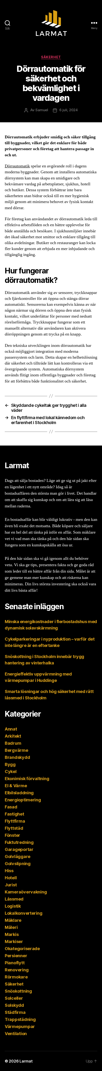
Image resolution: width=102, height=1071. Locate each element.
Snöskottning (18, 991)
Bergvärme (16, 750)
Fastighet (14, 814)
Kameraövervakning (26, 891)
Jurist (11, 884)
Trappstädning (20, 1019)
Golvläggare (17, 856)
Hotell (11, 877)
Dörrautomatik (17, 166)
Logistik (13, 906)
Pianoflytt (14, 962)
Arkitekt (13, 736)
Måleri (11, 927)
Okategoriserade (22, 948)
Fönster (12, 835)
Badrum (13, 743)
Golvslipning (18, 863)
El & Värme (16, 785)
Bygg (10, 764)
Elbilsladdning (19, 792)
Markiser (14, 941)
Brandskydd (17, 757)
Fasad (11, 806)
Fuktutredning (19, 842)
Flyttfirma (15, 821)
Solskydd (14, 1005)
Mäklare (13, 920)
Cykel (11, 771)
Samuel (41, 110)
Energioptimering (23, 799)
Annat (11, 729)
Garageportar (19, 849)
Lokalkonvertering (23, 913)
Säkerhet (51, 57)
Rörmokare (16, 976)
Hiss (9, 870)
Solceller (14, 998)
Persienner (16, 955)
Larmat (25, 1061)
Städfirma (15, 1012)
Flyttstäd (14, 828)
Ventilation (16, 1033)
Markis (12, 934)
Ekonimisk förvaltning (27, 778)
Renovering (16, 969)
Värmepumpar (20, 1026)
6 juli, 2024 (68, 110)
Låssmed (14, 899)
